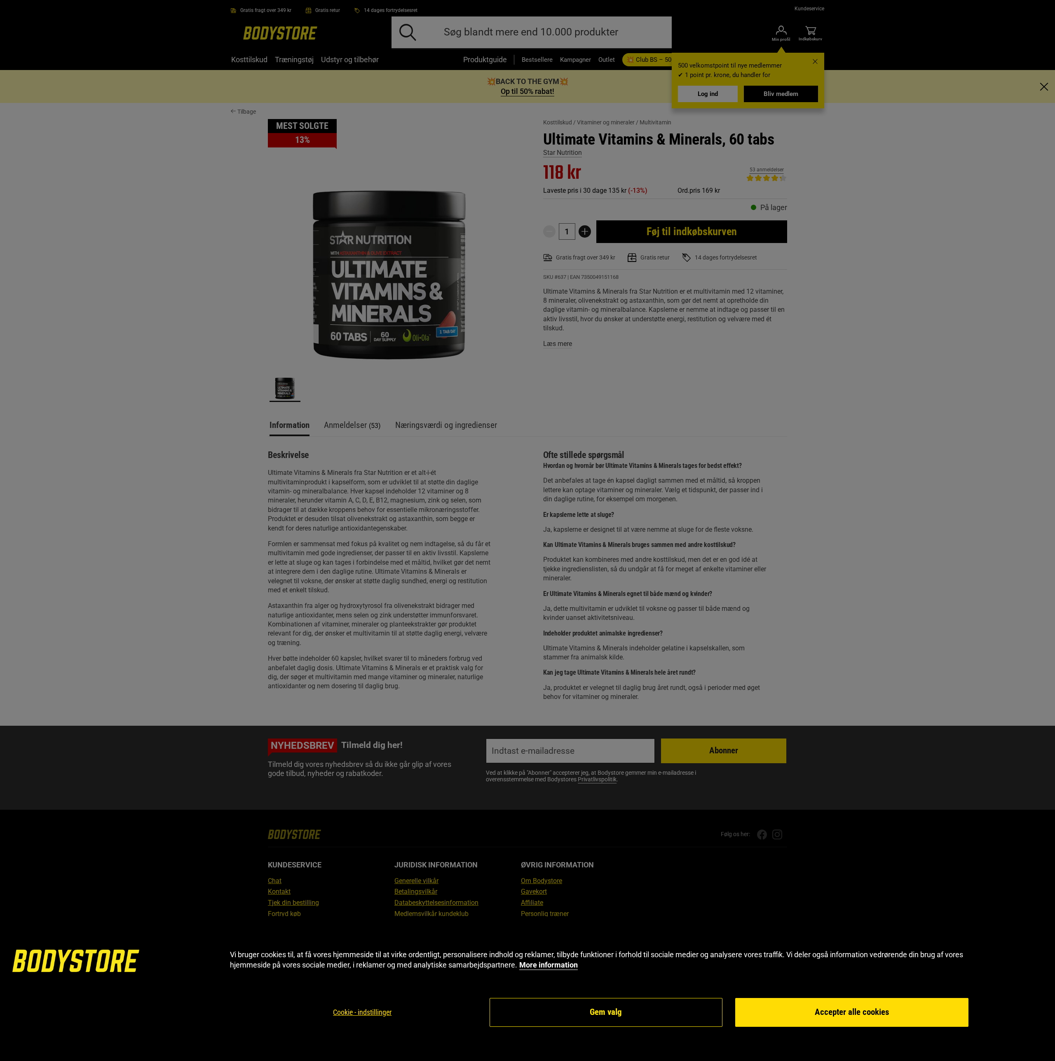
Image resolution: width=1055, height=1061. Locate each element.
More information (548, 965)
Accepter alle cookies (852, 1012)
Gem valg (606, 1012)
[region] (527, 988)
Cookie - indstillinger (362, 1012)
